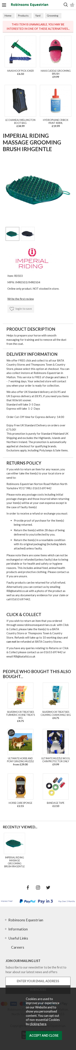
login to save (23, 308)
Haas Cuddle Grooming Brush (56, 72)
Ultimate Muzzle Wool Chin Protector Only (55, 760)
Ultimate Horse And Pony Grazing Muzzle (20, 760)
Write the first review (20, 298)
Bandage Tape (55, 802)
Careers (17, 947)
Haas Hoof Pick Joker (20, 70)
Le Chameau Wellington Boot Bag (20, 121)
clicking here (38, 1024)
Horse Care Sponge (20, 802)
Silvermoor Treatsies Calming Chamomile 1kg (56, 713)
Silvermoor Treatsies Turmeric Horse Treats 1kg (20, 714)
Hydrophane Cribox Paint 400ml (55, 121)
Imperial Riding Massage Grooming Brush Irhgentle (14, 862)
